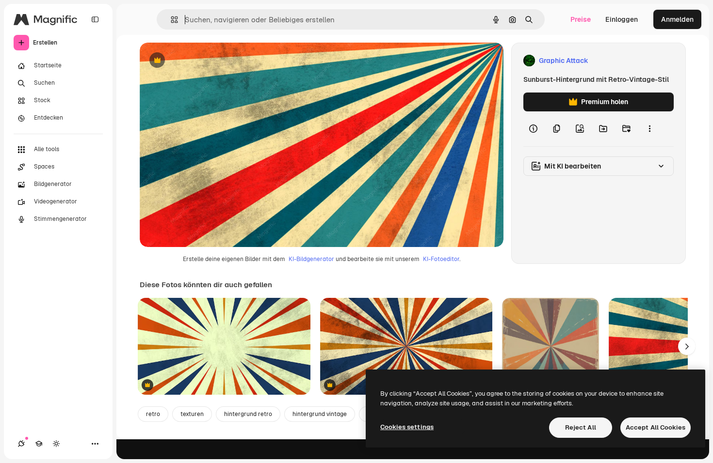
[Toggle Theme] (56, 443)
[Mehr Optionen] (649, 129)
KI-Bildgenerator (311, 259)
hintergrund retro (248, 414)
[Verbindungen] (21, 443)
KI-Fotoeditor (441, 259)
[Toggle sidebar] (95, 19)
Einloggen (621, 19)
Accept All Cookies (655, 427)
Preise (580, 19)
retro (153, 414)
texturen (192, 414)
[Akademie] (39, 443)
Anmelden (677, 19)
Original (201, 60)
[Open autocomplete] (170, 19)
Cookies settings (407, 427)
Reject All (580, 427)
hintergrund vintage (319, 414)
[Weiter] (687, 346)
